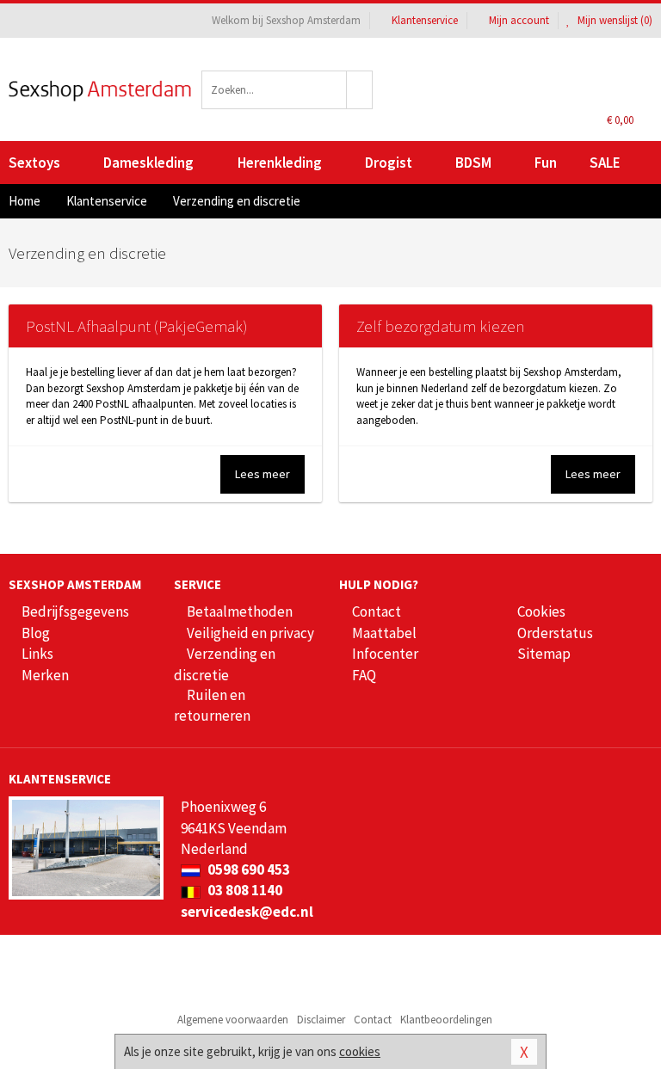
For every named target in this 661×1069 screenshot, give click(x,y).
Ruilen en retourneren (212, 705)
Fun (545, 162)
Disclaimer (321, 1019)
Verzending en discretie (224, 664)
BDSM (473, 162)
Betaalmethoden (240, 611)
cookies (359, 1051)
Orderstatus (555, 633)
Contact (376, 611)
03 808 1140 (243, 890)
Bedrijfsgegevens (75, 611)
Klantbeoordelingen (446, 1019)
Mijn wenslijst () (613, 20)
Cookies (541, 611)
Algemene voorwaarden (232, 1019)
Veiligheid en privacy (250, 633)
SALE (605, 162)
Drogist (388, 162)
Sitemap (544, 653)
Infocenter (385, 653)
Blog (36, 633)
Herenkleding (280, 162)
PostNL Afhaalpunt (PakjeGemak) (136, 326)
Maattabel (384, 633)
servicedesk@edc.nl (247, 911)
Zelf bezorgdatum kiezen (440, 326)
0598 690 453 (247, 869)
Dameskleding (148, 162)
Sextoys (34, 162)
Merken (45, 675)
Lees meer (262, 474)
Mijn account (519, 20)
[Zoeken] (360, 90)
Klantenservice (425, 20)
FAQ (364, 675)
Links (37, 653)
